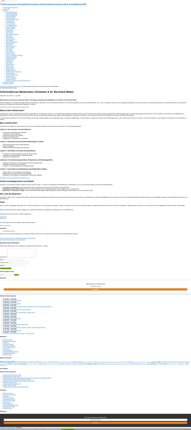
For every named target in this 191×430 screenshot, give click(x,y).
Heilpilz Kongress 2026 (9, 321)
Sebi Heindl (9, 62)
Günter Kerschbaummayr (127, 362)
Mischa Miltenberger (11, 42)
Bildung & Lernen (7, 339)
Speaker (5, 10)
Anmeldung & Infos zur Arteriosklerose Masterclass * (15, 107)
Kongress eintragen (8, 82)
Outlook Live (3, 216)
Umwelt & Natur (7, 354)
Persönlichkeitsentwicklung (10, 351)
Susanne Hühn (10, 73)
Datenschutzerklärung (69, 429)
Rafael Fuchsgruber (11, 57)
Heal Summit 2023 (12, 239)
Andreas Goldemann (11, 13)
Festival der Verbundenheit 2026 (12, 330)
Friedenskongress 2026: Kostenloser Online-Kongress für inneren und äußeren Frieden (27, 306)
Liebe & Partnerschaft (9, 347)
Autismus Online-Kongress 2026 (12, 300)
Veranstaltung (7, 86)
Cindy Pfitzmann (10, 22)
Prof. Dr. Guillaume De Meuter (14, 55)
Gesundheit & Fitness (18, 86)
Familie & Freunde (8, 344)
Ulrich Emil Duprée (11, 77)
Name (2, 259)
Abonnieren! (95, 289)
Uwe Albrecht (143, 364)
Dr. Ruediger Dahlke (11, 25)
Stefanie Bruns (10, 68)
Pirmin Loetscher (10, 54)
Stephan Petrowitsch (110, 364)
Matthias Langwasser (13, 364)
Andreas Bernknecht (11, 12)
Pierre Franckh (10, 52)
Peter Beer (9, 49)
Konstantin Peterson (166, 362)
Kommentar (3, 257)
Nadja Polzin (9, 45)
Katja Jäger (9, 36)
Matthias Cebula (3, 363)
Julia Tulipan (9, 33)
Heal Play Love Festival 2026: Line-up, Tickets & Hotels (18, 333)
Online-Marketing (8, 350)
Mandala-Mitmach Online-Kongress (17, 238)
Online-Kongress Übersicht (10, 7)
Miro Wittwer (9, 40)
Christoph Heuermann (12, 19)
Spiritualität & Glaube (9, 353)
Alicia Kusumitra (7, 361)
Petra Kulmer (9, 51)
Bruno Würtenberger (11, 15)
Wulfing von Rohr (11, 79)
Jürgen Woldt (156, 362)
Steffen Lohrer (92, 364)
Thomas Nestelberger (12, 74)
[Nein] (75, 429)
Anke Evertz (45, 362)
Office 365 (3, 218)
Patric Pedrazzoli (11, 46)
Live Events (6, 9)
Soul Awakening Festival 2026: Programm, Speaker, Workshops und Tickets (24, 327)
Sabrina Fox (9, 61)
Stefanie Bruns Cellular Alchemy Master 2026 (15, 324)
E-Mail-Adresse (5, 262)
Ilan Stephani (180, 364)
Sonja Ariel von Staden (71, 364)
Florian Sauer (9, 30)
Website (2, 265)
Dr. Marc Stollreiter (172, 363)
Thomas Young (10, 76)
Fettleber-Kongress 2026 (10, 315)
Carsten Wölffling (11, 16)
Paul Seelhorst (10, 48)
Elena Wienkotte (10, 27)
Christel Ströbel (162, 364)
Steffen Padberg (101, 364)
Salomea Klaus (54, 364)
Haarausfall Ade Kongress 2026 (12, 318)
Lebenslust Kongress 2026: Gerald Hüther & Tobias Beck (19, 312)
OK (62, 429)
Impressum (3, 427)
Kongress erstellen (8, 83)
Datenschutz (10, 427)
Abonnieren (95, 422)
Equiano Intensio (10, 28)
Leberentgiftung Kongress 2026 (11, 303)
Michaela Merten (10, 39)
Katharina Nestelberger (12, 34)
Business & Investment (9, 341)
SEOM (187, 364)
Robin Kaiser (42, 364)
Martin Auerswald (177, 362)
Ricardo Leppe (36, 364)
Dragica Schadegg (105, 362)
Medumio (23, 364)
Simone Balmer (10, 64)
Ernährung (6, 342)
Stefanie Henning (10, 70)
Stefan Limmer (10, 67)
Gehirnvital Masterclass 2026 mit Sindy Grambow (17, 309)
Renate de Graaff (11, 58)
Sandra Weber (61, 364)
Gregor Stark (9, 31)
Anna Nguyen (151, 364)
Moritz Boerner (10, 43)
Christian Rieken (10, 18)
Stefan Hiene (9, 37)
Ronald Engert (10, 59)
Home (1, 86)
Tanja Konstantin (126, 364)
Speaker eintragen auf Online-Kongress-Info (18, 80)
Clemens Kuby (10, 21)
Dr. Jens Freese (10, 24)
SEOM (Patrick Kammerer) (13, 71)
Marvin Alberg (186, 362)
